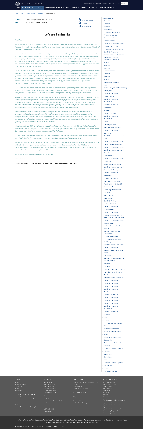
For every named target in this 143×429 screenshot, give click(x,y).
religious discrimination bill (113, 184)
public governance (110, 153)
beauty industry (109, 41)
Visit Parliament (106, 8)
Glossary (105, 394)
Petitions (75, 384)
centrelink (107, 133)
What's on (76, 395)
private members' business (113, 323)
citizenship (107, 161)
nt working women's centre (113, 49)
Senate (17, 382)
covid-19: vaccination (111, 52)
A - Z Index (106, 392)
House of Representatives (22, 397)
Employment (106, 390)
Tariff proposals (48, 403)
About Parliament (88, 8)
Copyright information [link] (37, 426)
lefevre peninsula (110, 204)
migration (107, 110)
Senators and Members (53, 8)
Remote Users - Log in (109, 384)
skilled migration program (112, 164)
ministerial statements (111, 329)
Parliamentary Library (50, 390)
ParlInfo (105, 4)
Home (18, 8)
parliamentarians (109, 96)
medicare (107, 264)
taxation (107, 275)
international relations (111, 82)
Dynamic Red (18, 386)
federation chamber (111, 371)
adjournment (108, 365)
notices (106, 320)
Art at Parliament (77, 399)
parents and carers (110, 38)
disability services (110, 124)
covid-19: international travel (114, 43)
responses (108, 29)
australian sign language (112, 127)
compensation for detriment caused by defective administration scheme (114, 57)
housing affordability (111, 236)
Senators (17, 388)
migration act (108, 187)
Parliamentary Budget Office (111, 411)
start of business (108, 18)
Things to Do (76, 397)
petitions (107, 24)
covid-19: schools (110, 113)
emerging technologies (112, 170)
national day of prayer (111, 46)
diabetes (107, 192)
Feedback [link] (56, 426)
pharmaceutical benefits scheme (115, 269)
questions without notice (112, 337)
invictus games (109, 223)
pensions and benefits (111, 178)
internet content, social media (114, 278)
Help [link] (63, 426)
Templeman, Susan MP (113, 32)
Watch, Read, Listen (49, 384)
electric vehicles (109, 71)
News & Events (71, 8)
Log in (118, 4)
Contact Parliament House (80, 388)
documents (108, 340)
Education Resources (50, 388)
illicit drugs (107, 242)
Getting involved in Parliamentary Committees (86, 382)
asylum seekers (109, 209)
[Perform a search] (126, 3)
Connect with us (77, 386)
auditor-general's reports (113, 343)
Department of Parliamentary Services (114, 409)
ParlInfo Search (107, 386)
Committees (47, 412)
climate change (109, 156)
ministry (106, 334)
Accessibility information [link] (22, 426)
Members (17, 405)
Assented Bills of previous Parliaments (55, 401)
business (107, 346)
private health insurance (112, 239)
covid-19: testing (110, 201)
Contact (98, 4)
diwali (106, 122)
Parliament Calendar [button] (88, 4)
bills (105, 317)
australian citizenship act (112, 181)
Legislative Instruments (50, 405)
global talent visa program (113, 144)
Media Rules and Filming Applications (83, 403)
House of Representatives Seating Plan (26, 407)
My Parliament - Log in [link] (109, 382)
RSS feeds (106, 396)
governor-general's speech (113, 348)
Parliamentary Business (31, 8)
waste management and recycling (115, 88)
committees (108, 21)
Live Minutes (18, 403)
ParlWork (111, 4)
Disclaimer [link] (49, 426)
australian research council (113, 272)
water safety (108, 195)
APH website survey (108, 388)
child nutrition (108, 198)
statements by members (112, 331)
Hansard (40, 14)
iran (105, 85)
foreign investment (110, 35)
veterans (107, 62)
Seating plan (18, 390)
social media (108, 107)
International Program (50, 392)
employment (108, 91)
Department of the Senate (110, 403)
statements (108, 354)
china (105, 139)
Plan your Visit (77, 401)
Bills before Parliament (50, 399)
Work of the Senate (20, 384)
